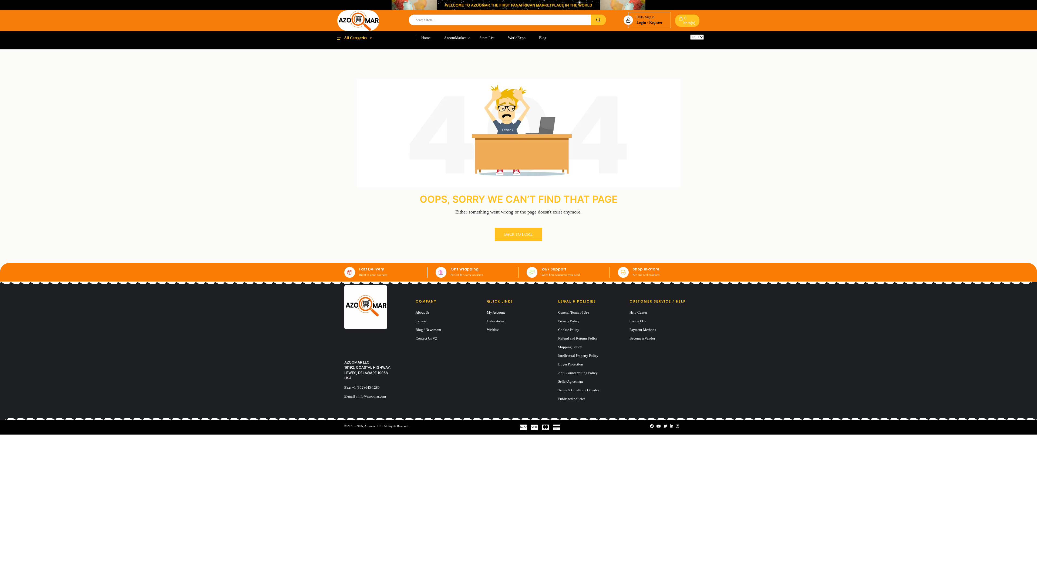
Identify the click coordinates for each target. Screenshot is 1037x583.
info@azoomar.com (372, 396)
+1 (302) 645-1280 (366, 387)
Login (641, 23)
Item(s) (689, 20)
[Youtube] (658, 426)
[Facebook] (652, 426)
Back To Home (518, 234)
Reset (694, 42)
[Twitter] (665, 426)
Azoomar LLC (373, 426)
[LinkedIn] (671, 426)
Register (655, 23)
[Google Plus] (677, 426)
